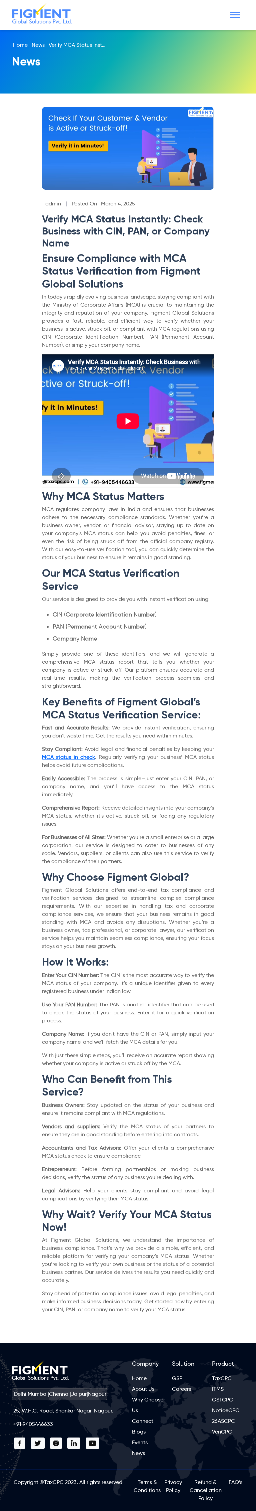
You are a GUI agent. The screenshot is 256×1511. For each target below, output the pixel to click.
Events (140, 1442)
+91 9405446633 (33, 1424)
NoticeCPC (225, 1410)
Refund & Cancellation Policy (206, 1490)
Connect (142, 1421)
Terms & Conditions (147, 1486)
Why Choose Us (147, 1404)
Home (20, 45)
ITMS (218, 1389)
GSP (177, 1378)
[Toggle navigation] (235, 14)
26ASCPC (223, 1421)
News (38, 45)
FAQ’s (235, 1482)
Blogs (139, 1432)
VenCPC (222, 1432)
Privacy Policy (173, 1486)
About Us (143, 1389)
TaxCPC (222, 1378)
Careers (181, 1389)
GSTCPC (222, 1399)
